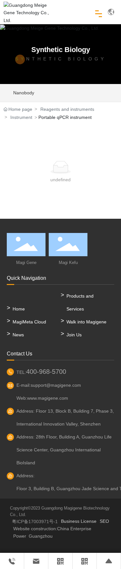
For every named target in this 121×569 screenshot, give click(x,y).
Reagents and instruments (67, 109)
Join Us (74, 334)
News (18, 334)
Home (19, 308)
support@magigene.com (56, 385)
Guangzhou (41, 536)
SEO (104, 521)
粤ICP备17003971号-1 (35, 521)
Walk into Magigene (86, 321)
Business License (78, 521)
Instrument (21, 117)
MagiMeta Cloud (29, 321)
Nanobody (23, 92)
